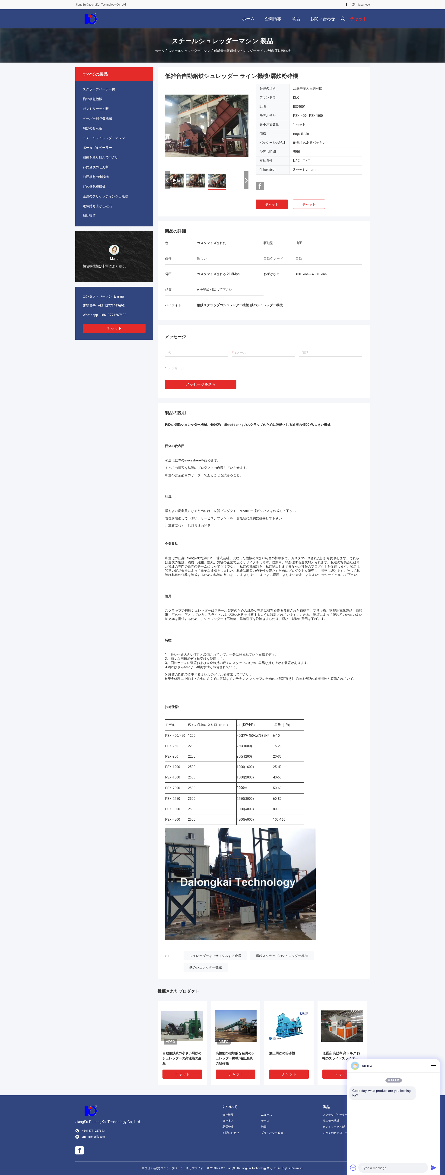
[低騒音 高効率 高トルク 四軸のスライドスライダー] (342, 1026)
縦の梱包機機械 (94, 186)
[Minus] (433, 1065)
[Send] (433, 1167)
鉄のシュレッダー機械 (205, 967)
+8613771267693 (113, 315)
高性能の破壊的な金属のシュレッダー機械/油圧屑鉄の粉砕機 (235, 1058)
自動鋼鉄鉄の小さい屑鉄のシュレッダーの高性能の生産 (181, 1058)
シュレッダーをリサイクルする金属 (215, 956)
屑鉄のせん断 (92, 128)
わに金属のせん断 (96, 167)
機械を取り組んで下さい (100, 157)
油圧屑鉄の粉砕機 (282, 1053)
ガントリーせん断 (96, 109)
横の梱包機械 (92, 99)
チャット (114, 328)
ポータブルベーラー (97, 147)
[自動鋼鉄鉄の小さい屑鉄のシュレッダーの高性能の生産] (182, 1026)
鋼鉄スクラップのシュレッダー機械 (282, 956)
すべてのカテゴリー (335, 1132)
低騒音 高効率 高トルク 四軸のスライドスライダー (341, 1055)
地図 (264, 1126)
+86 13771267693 (111, 306)
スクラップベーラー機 (99, 89)
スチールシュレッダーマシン (189, 51)
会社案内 (228, 1120)
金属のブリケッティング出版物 (105, 196)
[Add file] (353, 1167)
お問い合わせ (230, 1132)
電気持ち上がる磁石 (97, 206)
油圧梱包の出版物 (96, 177)
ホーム (159, 51)
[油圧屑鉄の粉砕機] (289, 1026)
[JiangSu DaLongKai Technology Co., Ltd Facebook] (346, 4)
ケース (265, 1120)
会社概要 (228, 1114)
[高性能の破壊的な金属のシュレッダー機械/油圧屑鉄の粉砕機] (236, 1026)
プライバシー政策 (272, 1132)
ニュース (266, 1114)
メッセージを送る (201, 384)
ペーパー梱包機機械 (97, 118)
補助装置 (89, 216)
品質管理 (228, 1126)
